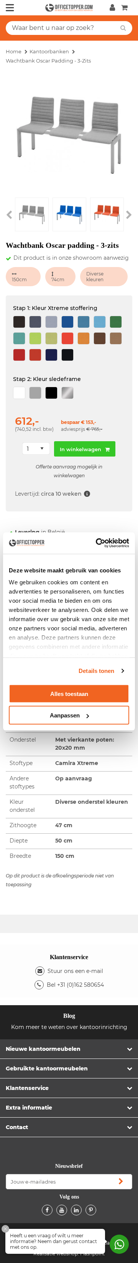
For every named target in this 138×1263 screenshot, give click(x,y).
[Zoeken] (123, 28)
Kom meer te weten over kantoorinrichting (69, 1027)
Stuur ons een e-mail (75, 971)
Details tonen (96, 671)
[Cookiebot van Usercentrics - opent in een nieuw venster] (97, 543)
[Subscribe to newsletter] (120, 1181)
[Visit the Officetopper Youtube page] (61, 1210)
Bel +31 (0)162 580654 (75, 984)
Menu (10, 8)
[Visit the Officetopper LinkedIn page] (76, 1210)
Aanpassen (65, 715)
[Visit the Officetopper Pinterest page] (90, 1210)
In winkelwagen (80, 449)
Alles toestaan (69, 693)
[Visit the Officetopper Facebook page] (47, 1210)
